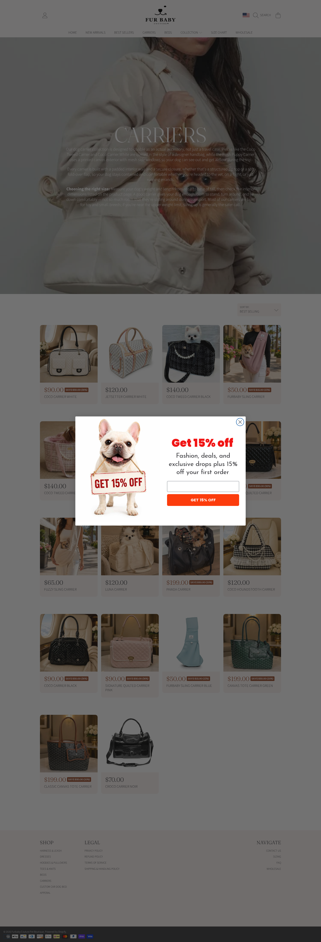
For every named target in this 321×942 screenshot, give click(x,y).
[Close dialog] (240, 422)
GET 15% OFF (203, 500)
